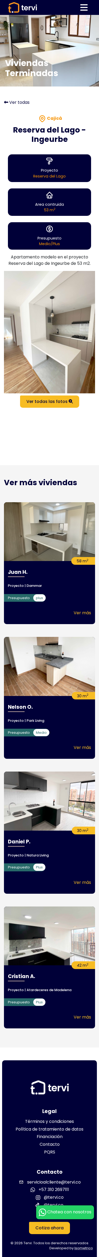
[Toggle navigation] (84, 7)
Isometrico (83, 1248)
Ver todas (19, 102)
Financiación (50, 1137)
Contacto (50, 1144)
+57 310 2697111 (53, 1189)
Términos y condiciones (49, 1121)
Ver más (82, 613)
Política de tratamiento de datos (49, 1129)
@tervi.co (53, 1197)
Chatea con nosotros (68, 1212)
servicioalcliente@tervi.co (54, 1182)
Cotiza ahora (49, 1228)
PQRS (49, 1152)
